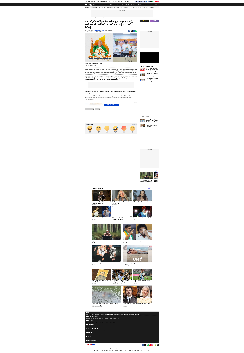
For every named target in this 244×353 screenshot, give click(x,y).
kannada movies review (99, 318)
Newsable (93, 1)
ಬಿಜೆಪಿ (86, 109)
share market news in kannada (102, 326)
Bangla (116, 1)
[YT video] (156, 1)
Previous (156, 7)
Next (158, 7)
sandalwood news (108, 318)
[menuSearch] (158, 4)
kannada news (88, 314)
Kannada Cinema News (90, 318)
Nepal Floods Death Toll (140, 7)
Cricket (154, 20)
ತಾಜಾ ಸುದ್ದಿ (99, 4)
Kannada (97, 1)
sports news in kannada (90, 322)
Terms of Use (102, 348)
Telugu (109, 1)
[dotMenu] (147, 5)
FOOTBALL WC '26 (144, 20)
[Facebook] (149, 1)
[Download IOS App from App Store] (158, 345)
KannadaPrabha (103, 1)
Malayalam (88, 1)
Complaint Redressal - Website (123, 348)
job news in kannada (90, 341)
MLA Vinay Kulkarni (117, 7)
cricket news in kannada (100, 322)
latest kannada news (96, 314)
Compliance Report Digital (145, 348)
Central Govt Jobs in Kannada (127, 341)
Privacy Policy (108, 348)
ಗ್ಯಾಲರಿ (107, 4)
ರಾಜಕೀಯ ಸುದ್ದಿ (91, 109)
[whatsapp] (153, 1)
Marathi (122, 1)
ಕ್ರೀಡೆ (134, 4)
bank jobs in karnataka (104, 341)
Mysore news (116, 314)
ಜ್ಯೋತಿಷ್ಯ (117, 4)
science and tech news (109, 330)
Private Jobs (96, 341)
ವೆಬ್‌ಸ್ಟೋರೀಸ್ (124, 4)
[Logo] (90, 4)
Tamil (112, 1)
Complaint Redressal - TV (135, 348)
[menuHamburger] (156, 4)
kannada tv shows (115, 318)
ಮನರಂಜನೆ (112, 4)
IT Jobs (134, 341)
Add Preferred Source (140, 1)
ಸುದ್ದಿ (103, 4)
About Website (92, 348)
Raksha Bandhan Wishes (95, 7)
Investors (153, 348)
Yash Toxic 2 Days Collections (107, 7)
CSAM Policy (114, 348)
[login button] (154, 5)
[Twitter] (151, 1)
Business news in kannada (91, 326)
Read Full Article (111, 104)
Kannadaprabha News (99, 30)
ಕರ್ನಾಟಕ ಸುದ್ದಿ (97, 109)
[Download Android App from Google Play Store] (156, 345)
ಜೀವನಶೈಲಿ (139, 4)
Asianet (90, 344)
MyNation (127, 1)
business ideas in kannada (114, 326)
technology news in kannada (91, 330)
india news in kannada (124, 314)
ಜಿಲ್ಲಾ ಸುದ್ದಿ (130, 4)
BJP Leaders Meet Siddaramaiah (128, 7)
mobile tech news (100, 330)
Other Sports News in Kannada (111, 322)
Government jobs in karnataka (115, 341)
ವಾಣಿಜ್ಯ (143, 4)
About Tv (97, 348)
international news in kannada (134, 314)
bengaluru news (110, 314)
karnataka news (104, 314)
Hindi (119, 1)
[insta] (158, 1)
